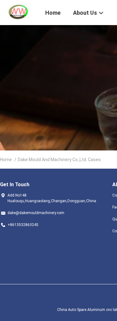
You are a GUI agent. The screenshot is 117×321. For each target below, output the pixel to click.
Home (6, 159)
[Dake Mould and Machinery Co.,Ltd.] (19, 11)
